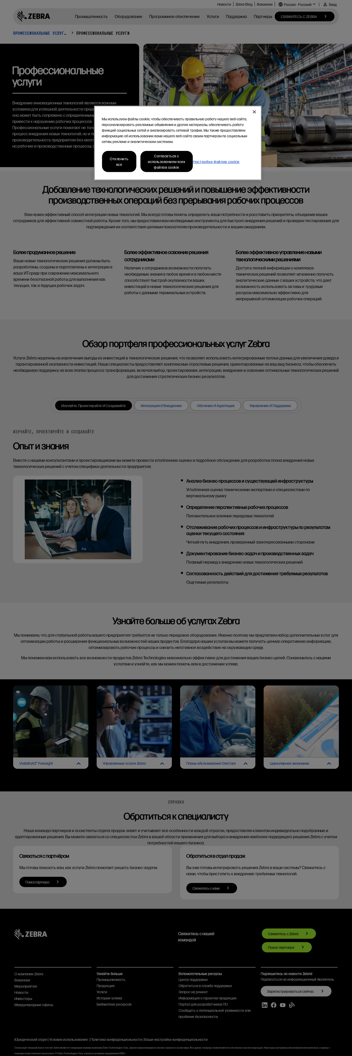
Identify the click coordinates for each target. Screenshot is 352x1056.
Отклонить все (119, 161)
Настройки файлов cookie (216, 161)
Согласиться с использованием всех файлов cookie (167, 161)
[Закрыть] (254, 112)
